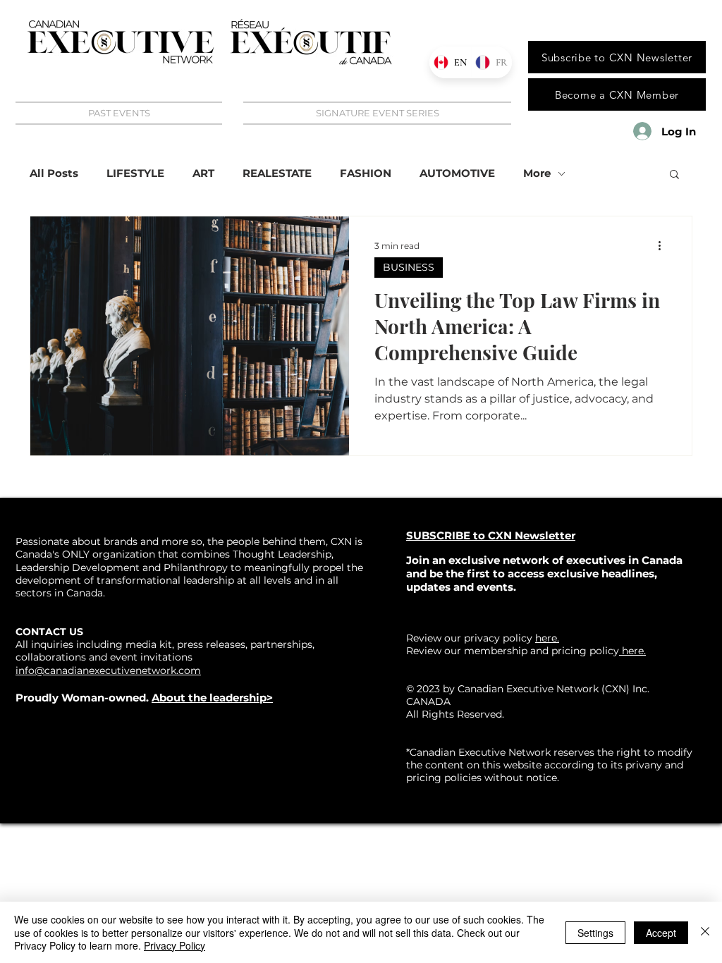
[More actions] (664, 245)
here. (547, 638)
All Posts (54, 173)
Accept (661, 933)
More (537, 173)
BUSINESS (408, 267)
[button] (674, 175)
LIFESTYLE (135, 173)
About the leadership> (212, 697)
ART (203, 173)
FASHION (365, 173)
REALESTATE (277, 173)
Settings (595, 933)
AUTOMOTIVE (457, 173)
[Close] (705, 932)
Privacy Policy (174, 945)
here (631, 650)
